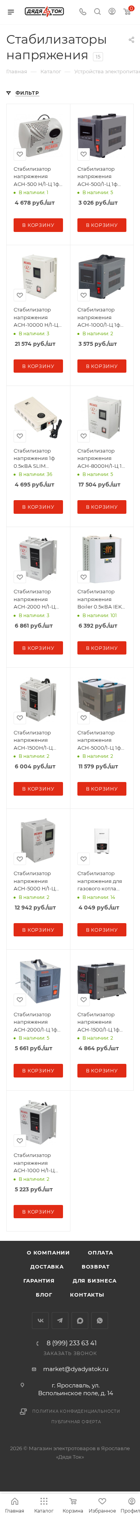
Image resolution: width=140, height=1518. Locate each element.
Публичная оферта (76, 1421)
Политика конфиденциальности (76, 1411)
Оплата (100, 1252)
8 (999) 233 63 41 (72, 1343)
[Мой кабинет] (112, 12)
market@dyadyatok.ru (75, 1369)
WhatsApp (99, 1320)
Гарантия (38, 1280)
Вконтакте (40, 1320)
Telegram (60, 1320)
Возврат (96, 1266)
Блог (44, 1295)
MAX (80, 1320)
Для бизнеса (95, 1280)
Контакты (87, 1295)
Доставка (46, 1266)
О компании (48, 1252)
